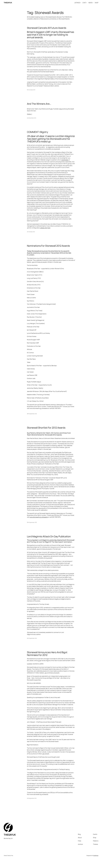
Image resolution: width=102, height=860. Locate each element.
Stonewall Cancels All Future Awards (46, 27)
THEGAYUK (8, 2)
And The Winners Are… (39, 103)
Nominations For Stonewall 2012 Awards (48, 245)
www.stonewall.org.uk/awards (39, 517)
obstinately (65, 160)
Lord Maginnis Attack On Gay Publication (49, 536)
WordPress (95, 855)
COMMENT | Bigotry (37, 132)
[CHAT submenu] (86, 2)
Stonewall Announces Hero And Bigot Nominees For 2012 (47, 653)
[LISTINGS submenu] (80, 2)
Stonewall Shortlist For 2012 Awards (46, 427)
